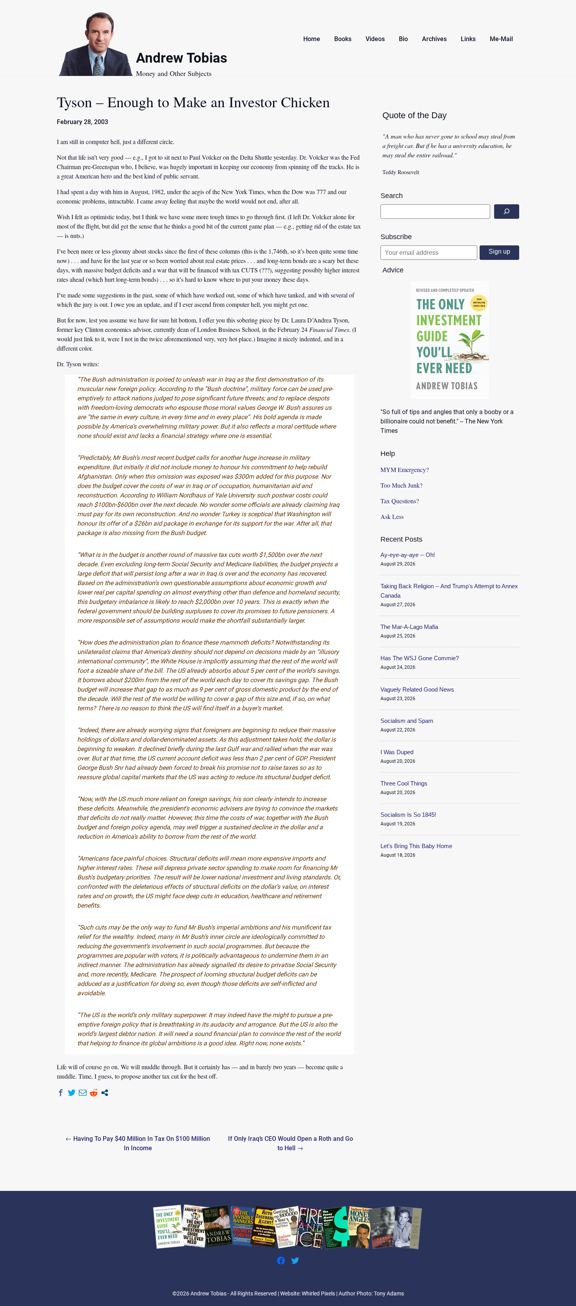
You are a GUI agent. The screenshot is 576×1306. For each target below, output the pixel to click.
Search (391, 196)
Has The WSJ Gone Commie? (419, 658)
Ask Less (392, 516)
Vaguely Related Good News (417, 689)
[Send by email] (83, 1093)
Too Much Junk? (401, 485)
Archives (434, 39)
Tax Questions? (399, 501)
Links (468, 39)
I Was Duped (396, 752)
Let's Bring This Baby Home (416, 846)
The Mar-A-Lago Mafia (409, 626)
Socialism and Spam (406, 720)
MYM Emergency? (404, 469)
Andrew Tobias (181, 59)
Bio (403, 39)
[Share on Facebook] (61, 1093)
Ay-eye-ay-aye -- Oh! (407, 554)
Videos (375, 39)
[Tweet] (72, 1093)
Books (342, 39)
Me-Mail (501, 39)
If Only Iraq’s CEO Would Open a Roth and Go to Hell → (290, 1143)
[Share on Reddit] (94, 1093)
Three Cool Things (403, 783)
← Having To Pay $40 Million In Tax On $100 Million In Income (137, 1143)
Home (311, 39)
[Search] (506, 211)
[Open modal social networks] (105, 1093)
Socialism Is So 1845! (408, 814)
